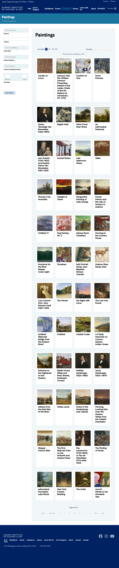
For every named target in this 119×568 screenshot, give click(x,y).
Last (103, 513)
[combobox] (16, 39)
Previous (52, 513)
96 (49, 49)
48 (46, 49)
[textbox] (101, 49)
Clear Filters (9, 93)
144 (53, 49)
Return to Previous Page (9, 21)
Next (96, 513)
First (43, 513)
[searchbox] (16, 39)
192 (56, 49)
